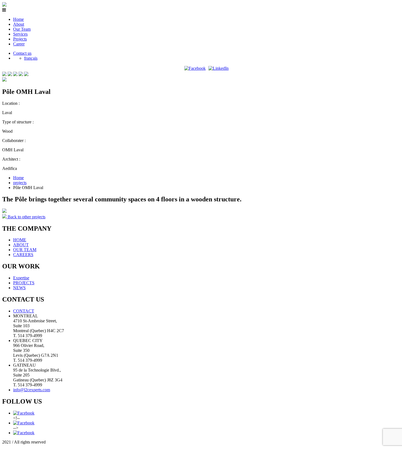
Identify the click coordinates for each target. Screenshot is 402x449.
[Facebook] (194, 68)
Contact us (22, 53)
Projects (20, 39)
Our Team (22, 29)
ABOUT (21, 244)
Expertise (21, 278)
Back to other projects (26, 217)
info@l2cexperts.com (31, 389)
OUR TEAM (24, 249)
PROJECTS (23, 282)
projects (20, 182)
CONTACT (23, 311)
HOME (19, 239)
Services (20, 34)
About (18, 24)
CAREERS (23, 254)
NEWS (19, 287)
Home (18, 19)
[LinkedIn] (218, 68)
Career (19, 44)
